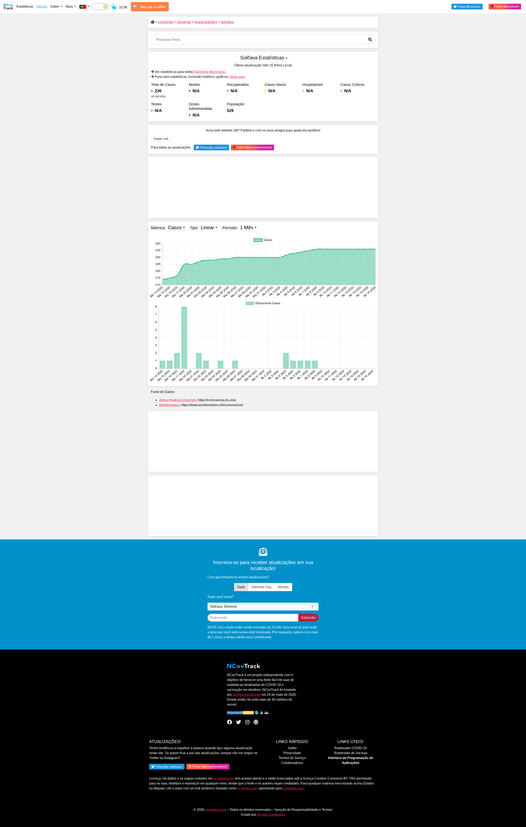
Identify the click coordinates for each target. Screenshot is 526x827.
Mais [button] (70, 6)
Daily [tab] (241, 587)
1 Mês (246, 227)
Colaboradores (292, 763)
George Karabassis (247, 694)
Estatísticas (24, 6)
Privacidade (292, 753)
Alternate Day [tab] (261, 587)
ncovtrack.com (223, 778)
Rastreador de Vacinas (350, 753)
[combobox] (263, 606)
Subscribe (308, 617)
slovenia (184, 22)
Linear (207, 227)
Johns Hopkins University (177, 400)
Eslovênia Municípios (210, 72)
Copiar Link (161, 138)
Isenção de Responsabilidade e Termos (303, 809)
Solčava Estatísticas (262, 57)
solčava (227, 22)
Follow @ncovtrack (506, 6)
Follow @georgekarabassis (254, 147)
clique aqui (237, 76)
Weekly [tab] (283, 587)
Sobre (292, 748)
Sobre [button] (55, 6)
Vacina (41, 6)
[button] (84, 6)
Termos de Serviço (292, 758)
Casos (175, 227)
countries (165, 22)
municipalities (205, 22)
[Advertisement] (263, 187)
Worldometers (169, 405)
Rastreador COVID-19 (351, 748)
